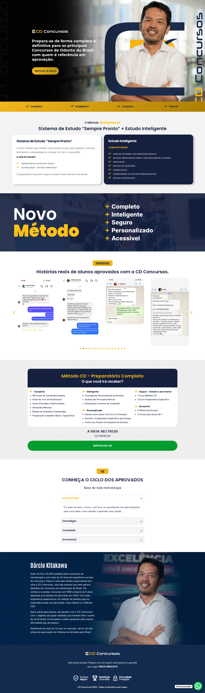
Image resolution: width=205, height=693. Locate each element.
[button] (14, 312)
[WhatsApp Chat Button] (198, 686)
